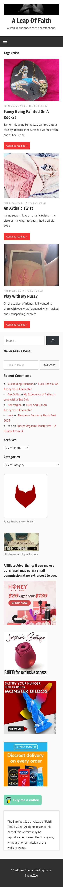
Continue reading (15, 145)
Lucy (10, 415)
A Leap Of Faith (31, 20)
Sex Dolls (13, 394)
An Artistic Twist (18, 208)
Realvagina (15, 405)
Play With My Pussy (21, 296)
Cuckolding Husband (20, 384)
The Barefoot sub (38, 106)
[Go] (52, 340)
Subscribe (49, 364)
